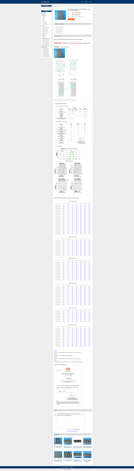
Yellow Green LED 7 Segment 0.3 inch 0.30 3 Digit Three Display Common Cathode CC (87, 447)
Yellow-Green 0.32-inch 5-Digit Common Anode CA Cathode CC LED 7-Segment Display (77, 447)
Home (55, 6)
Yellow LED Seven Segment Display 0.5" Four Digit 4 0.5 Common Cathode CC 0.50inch (87, 460)
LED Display (58, 6)
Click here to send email (73, 431)
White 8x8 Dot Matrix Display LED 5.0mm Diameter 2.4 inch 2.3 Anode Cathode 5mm (58, 460)
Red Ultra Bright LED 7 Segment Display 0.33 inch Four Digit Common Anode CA (77, 460)
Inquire (71, 19)
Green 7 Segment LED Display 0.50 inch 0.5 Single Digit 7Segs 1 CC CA (58, 447)
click (63, 205)
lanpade (69, 469)
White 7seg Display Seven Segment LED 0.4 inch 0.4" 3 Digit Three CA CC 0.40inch (68, 447)
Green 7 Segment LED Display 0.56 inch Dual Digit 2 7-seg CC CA (67, 460)
